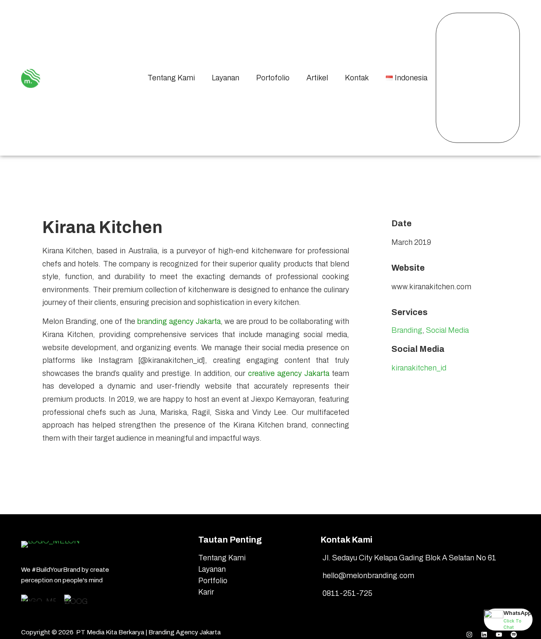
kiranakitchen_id (418, 368)
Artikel (317, 78)
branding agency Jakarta (178, 321)
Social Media (447, 330)
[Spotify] (513, 632)
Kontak (357, 78)
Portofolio (273, 78)
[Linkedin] (484, 632)
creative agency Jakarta (288, 373)
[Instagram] (469, 632)
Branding (406, 330)
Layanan (225, 78)
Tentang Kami (171, 78)
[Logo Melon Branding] (30, 76)
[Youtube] (498, 632)
